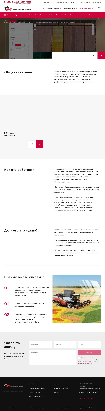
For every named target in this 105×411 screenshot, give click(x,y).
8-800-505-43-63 (88, 392)
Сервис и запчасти (69, 8)
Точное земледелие (85, 8)
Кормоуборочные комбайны (24, 15)
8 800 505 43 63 (85, 2)
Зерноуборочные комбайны (44, 15)
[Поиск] (99, 8)
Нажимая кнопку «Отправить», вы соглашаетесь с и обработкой (89, 360)
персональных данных (85, 363)
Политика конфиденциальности (37, 408)
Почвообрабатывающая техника (75, 15)
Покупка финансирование (51, 8)
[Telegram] (88, 398)
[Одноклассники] (84, 398)
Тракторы (59, 15)
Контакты (72, 2)
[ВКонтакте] (80, 398)
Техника (9, 15)
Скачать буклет (33, 55)
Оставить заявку (13, 55)
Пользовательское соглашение (62, 408)
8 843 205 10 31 (96, 2)
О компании (46, 2)
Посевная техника (95, 15)
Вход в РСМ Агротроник (60, 2)
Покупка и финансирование (37, 388)
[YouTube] (92, 398)
